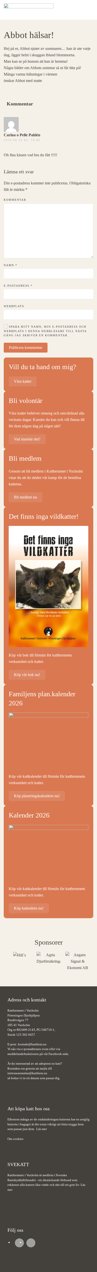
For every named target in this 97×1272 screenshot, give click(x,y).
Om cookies (15, 1139)
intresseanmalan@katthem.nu (27, 1073)
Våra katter (22, 381)
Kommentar (15, 199)
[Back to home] (28, 10)
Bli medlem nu (25, 497)
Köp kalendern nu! (29, 908)
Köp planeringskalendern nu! (37, 796)
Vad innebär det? (27, 439)
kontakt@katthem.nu (32, 1044)
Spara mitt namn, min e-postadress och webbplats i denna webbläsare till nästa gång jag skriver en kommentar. (45, 331)
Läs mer (41, 1129)
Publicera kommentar (25, 347)
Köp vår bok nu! (27, 675)
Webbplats (14, 306)
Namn (10, 265)
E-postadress (18, 285)
